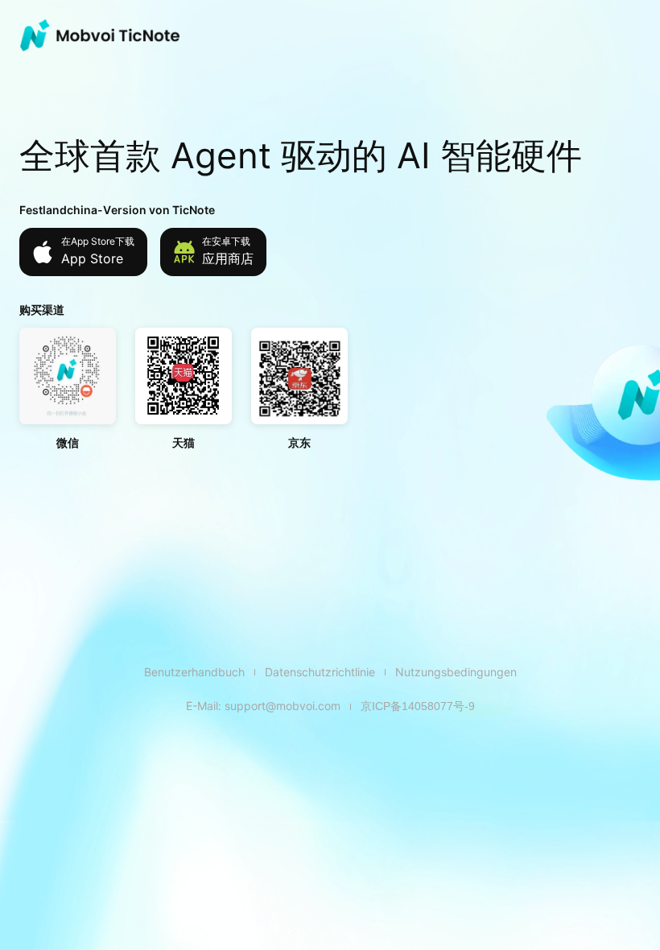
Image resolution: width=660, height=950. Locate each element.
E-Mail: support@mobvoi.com (263, 705)
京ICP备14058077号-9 (418, 706)
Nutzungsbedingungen (456, 672)
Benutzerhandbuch (194, 672)
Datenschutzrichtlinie (320, 672)
